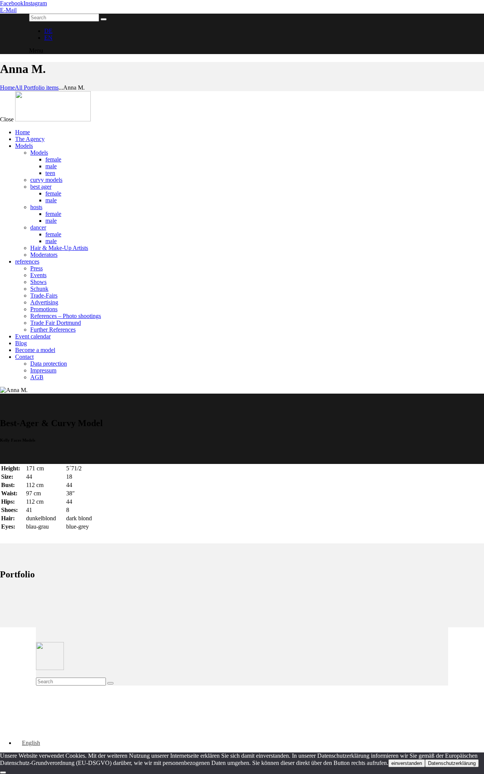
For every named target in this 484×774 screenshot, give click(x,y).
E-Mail (8, 10)
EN (48, 37)
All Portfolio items (37, 87)
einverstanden (406, 763)
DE (48, 31)
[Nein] (3, 772)
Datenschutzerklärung (452, 763)
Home (7, 87)
